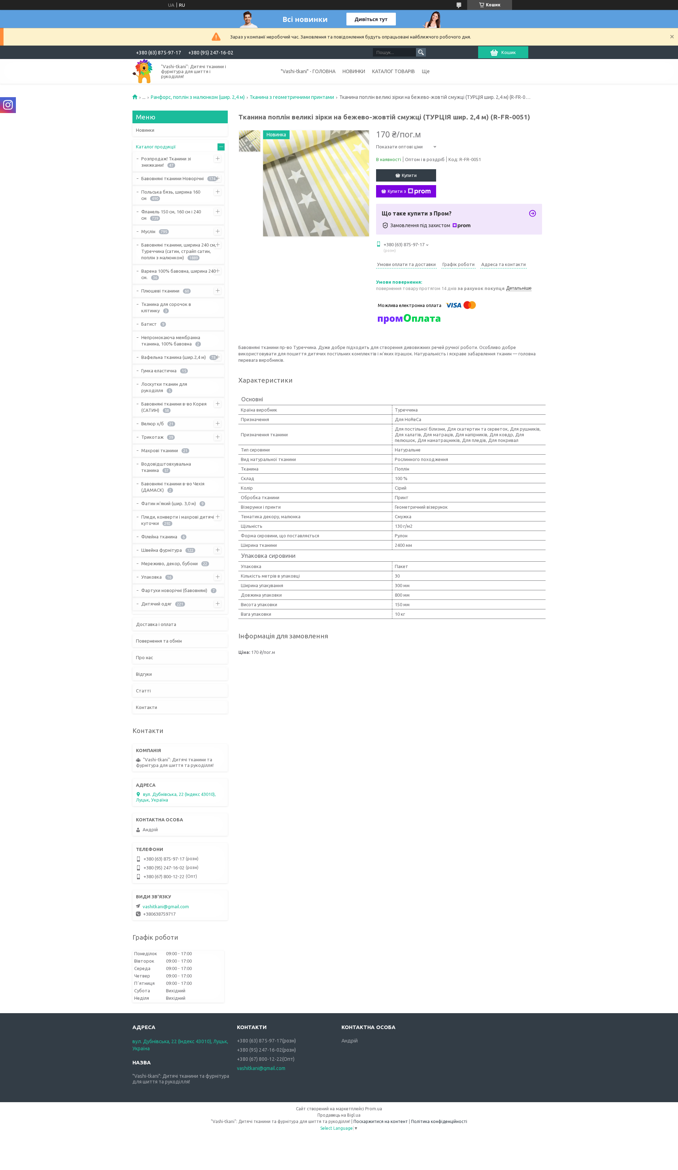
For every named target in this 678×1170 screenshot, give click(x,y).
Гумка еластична (159, 370)
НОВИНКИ (354, 71)
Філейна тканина (159, 536)
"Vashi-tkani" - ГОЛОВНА (308, 71)
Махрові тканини (159, 450)
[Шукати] (421, 52)
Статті (143, 690)
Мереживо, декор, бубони (169, 563)
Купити (409, 175)
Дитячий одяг (156, 603)
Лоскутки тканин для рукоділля (164, 387)
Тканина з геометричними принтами (292, 97)
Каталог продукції (156, 146)
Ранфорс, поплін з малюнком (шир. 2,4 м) (198, 97)
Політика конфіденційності (439, 1121)
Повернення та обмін (159, 640)
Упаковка (151, 576)
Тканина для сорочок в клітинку (166, 307)
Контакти (146, 707)
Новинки (145, 130)
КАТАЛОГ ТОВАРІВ (393, 71)
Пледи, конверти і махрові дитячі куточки (177, 520)
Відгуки (144, 674)
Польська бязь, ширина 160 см (170, 195)
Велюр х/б (152, 423)
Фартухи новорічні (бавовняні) (174, 590)
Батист (149, 323)
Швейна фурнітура (161, 550)
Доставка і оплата (156, 624)
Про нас (144, 657)
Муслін (148, 231)
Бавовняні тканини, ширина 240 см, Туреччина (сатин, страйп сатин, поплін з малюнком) (178, 251)
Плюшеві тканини (160, 290)
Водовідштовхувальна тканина (166, 467)
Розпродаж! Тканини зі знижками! (166, 161)
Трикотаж (152, 437)
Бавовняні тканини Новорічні (172, 178)
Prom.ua (373, 1108)
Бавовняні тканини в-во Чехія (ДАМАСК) (172, 486)
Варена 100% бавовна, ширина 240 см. (178, 274)
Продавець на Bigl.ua (339, 1115)
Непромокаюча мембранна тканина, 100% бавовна (170, 340)
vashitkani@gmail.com (166, 906)
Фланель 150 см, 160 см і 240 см (171, 214)
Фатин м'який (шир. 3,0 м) (168, 503)
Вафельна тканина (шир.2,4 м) (173, 357)
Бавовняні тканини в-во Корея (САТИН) (174, 407)
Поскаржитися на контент (380, 1121)
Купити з (397, 191)
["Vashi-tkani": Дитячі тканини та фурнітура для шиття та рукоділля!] (142, 71)
